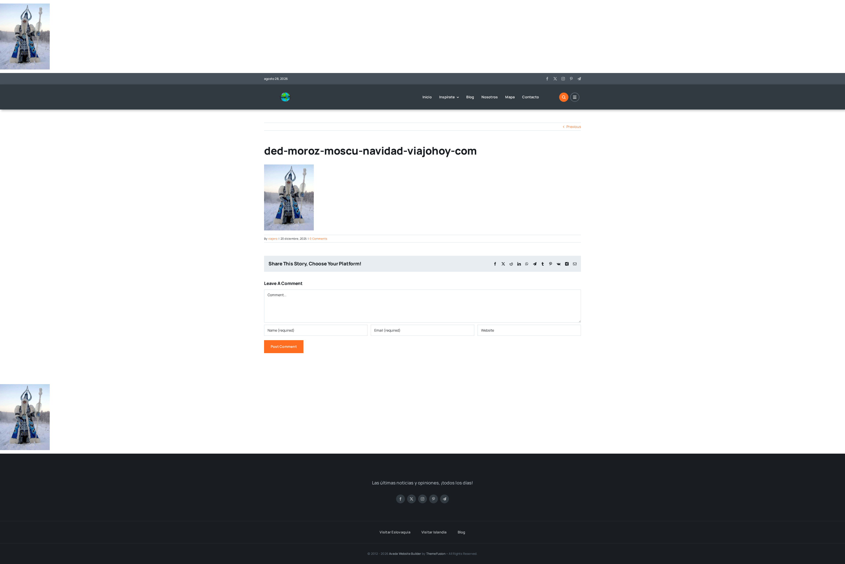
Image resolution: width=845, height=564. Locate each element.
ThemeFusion (435, 553)
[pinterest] (571, 78)
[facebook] (547, 78)
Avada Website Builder (405, 553)
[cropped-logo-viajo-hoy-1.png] (287, 93)
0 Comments (318, 239)
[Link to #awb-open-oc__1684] (574, 97)
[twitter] (555, 78)
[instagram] (563, 78)
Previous (573, 126)
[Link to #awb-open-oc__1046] (563, 97)
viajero (273, 239)
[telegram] (579, 78)
